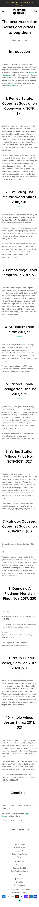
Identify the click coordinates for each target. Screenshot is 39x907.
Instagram (21, 885)
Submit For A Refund (19, 854)
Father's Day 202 (19, 868)
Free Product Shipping (19, 871)
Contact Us (19, 862)
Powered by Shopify (19, 892)
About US (19, 865)
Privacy (19, 857)
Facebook (20, 879)
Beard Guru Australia (22, 890)
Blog (19, 874)
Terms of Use (19, 851)
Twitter (20, 882)
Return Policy (19, 845)
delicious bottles (12, 86)
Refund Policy (19, 848)
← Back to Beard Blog (19, 830)
